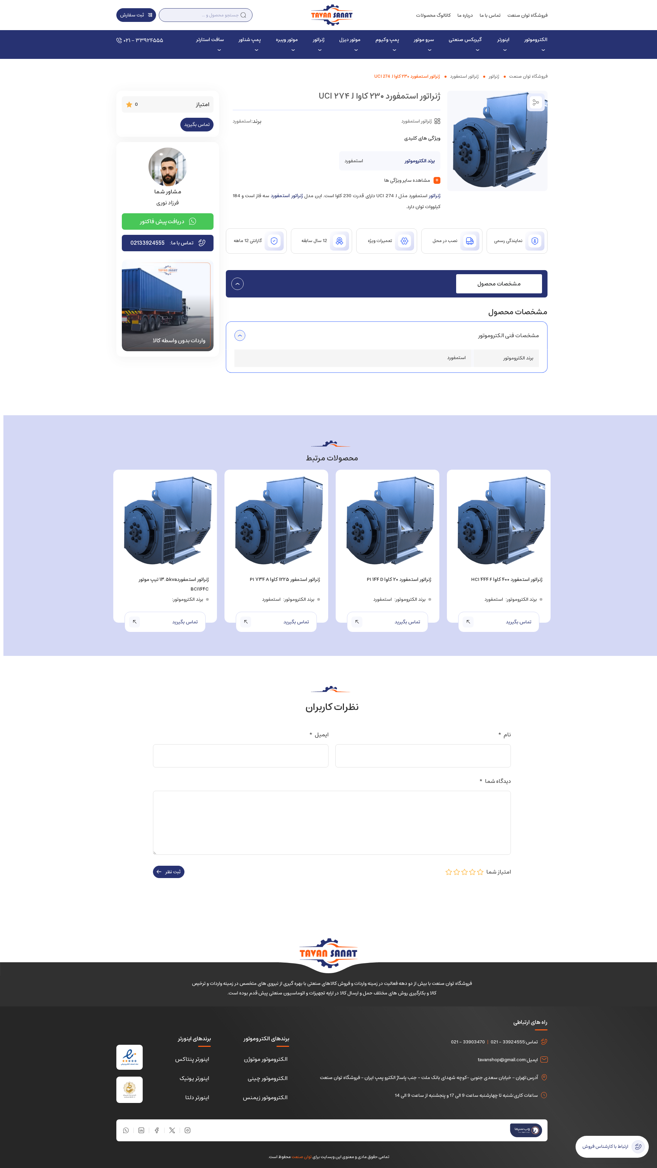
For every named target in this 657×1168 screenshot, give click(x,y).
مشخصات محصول (499, 284)
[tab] (499, 283)
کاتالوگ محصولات (433, 15)
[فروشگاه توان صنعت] (332, 15)
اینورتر (503, 40)
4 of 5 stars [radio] (457, 872)
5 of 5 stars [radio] (449, 872)
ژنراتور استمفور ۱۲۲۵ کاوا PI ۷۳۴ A (285, 579)
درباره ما (465, 15)
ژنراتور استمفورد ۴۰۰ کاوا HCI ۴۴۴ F (506, 579)
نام (504, 734)
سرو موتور (424, 40)
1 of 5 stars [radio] (480, 872)
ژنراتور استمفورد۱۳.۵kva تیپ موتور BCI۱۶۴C (174, 584)
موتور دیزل (349, 40)
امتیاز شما (497, 872)
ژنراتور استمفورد (464, 76)
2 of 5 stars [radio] (472, 872)
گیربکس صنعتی (465, 40)
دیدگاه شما (495, 781)
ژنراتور (318, 40)
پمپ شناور (250, 40)
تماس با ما (490, 15)
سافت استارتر (209, 40)
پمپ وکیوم (387, 40)
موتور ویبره (287, 40)
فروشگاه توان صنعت (527, 15)
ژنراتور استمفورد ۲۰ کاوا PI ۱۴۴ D (399, 579)
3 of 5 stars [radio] (465, 872)
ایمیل (318, 734)
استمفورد (242, 121)
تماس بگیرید (197, 124)
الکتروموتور (536, 40)
